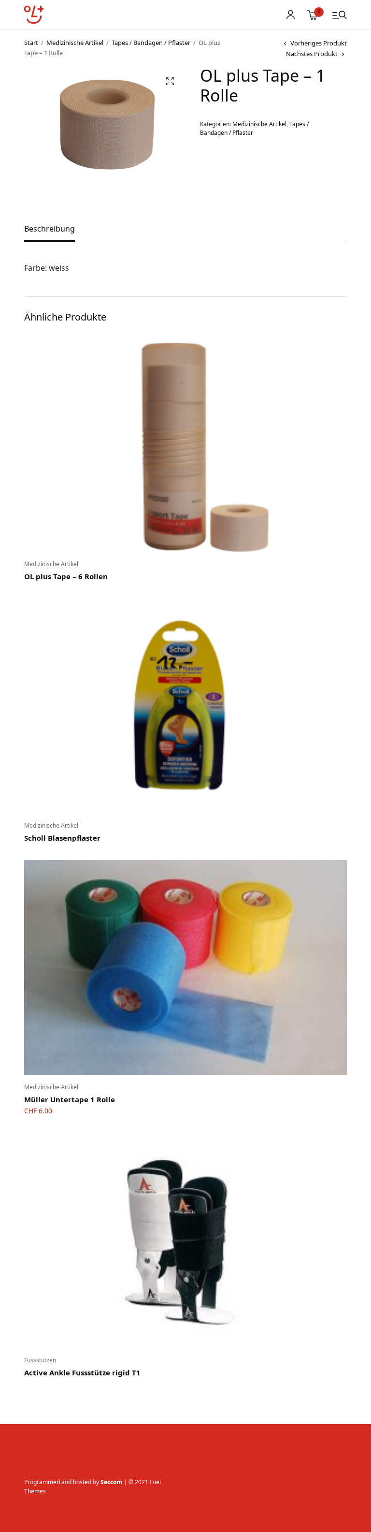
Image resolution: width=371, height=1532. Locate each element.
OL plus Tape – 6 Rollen (66, 576)
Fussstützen (40, 1360)
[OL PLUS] (33, 15)
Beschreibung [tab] (49, 229)
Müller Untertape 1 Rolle (69, 1099)
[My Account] (290, 15)
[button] (170, 81)
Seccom (111, 1482)
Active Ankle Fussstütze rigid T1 (82, 1372)
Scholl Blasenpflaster (62, 838)
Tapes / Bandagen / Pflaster (151, 42)
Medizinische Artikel (74, 42)
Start (31, 42)
